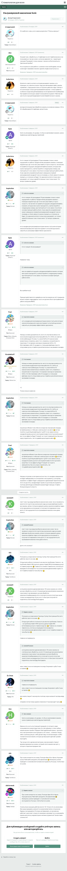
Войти (47, 846)
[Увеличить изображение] (54, 430)
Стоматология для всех (13, 2)
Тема (28, 864)
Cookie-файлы (36, 864)
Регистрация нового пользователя (19, 846)
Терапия (21, 20)
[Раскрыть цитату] (22, 193)
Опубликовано (28, 26)
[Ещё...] (62, 27)
